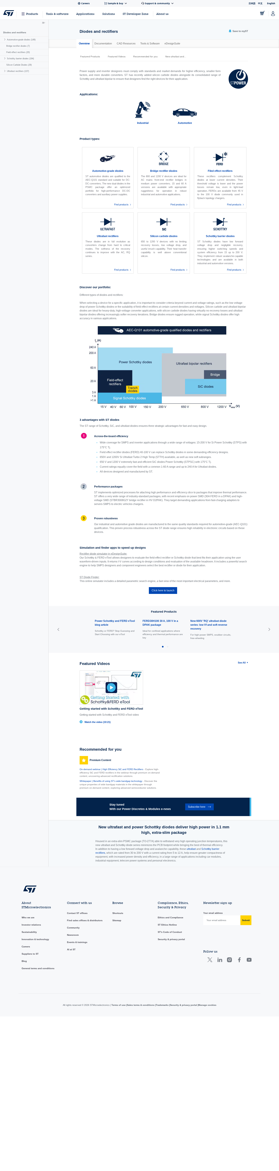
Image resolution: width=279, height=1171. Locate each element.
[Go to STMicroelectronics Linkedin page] (219, 960)
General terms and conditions (38, 968)
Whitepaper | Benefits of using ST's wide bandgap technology (111, 781)
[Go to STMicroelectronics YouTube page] (249, 960)
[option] (91, 56)
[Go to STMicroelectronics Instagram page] (229, 960)
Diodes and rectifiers (14, 32)
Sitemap (116, 920)
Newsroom (73, 935)
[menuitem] (24, 39)
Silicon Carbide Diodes (19, 65)
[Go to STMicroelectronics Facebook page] (239, 960)
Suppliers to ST (30, 954)
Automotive (185, 123)
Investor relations (31, 924)
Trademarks (162, 1005)
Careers (26, 946)
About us (162, 14)
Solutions (108, 14)
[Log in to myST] (273, 13)
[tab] (84, 43)
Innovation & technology (35, 939)
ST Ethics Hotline (167, 924)
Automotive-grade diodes (21, 39)
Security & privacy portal (171, 939)
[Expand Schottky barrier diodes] (5, 58)
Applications (85, 14)
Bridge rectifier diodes (18, 46)
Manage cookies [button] (208, 1005)
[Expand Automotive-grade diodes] (5, 39)
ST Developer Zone (135, 14)
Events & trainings (77, 942)
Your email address (213, 913)
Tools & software (57, 14)
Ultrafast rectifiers (18, 71)
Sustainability (29, 932)
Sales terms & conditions (140, 1005)
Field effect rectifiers (18, 52)
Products (32, 14)
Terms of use (117, 1005)
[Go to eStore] (262, 13)
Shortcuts (117, 913)
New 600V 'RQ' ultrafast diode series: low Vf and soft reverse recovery (208, 625)
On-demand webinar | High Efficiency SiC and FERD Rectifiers (111, 769)
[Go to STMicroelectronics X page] (210, 960)
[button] (43, 23)
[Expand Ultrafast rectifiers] (5, 71)
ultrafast (191, 849)
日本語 (252, 3)
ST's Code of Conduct (170, 932)
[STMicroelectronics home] (8, 13)
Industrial (143, 123)
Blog (24, 961)
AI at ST (71, 949)
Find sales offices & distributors (85, 920)
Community (73, 927)
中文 (260, 3)
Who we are (28, 917)
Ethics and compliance (170, 917)
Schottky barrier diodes (20, 58)
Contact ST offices (77, 913)
